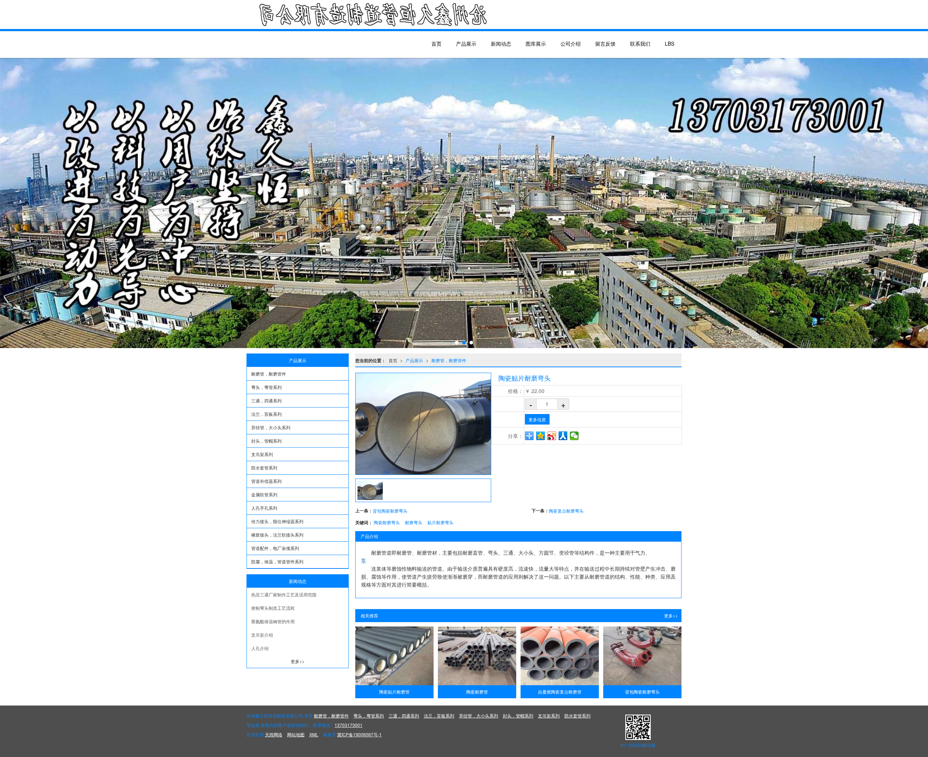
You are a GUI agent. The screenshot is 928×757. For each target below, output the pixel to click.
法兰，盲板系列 (266, 414)
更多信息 (537, 419)
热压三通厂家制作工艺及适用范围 (283, 594)
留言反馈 (605, 43)
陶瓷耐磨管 (477, 691)
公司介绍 (570, 43)
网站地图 (295, 734)
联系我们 (640, 43)
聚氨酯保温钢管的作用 (273, 621)
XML (313, 734)
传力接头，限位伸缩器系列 (277, 521)
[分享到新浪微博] (551, 435)
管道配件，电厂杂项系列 (275, 548)
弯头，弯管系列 (266, 387)
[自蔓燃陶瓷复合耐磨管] (560, 655)
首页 (436, 43)
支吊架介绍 (262, 635)
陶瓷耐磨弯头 (387, 522)
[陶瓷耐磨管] (477, 655)
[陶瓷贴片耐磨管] (394, 655)
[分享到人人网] (563, 435)
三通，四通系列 (266, 400)
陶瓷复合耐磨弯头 (566, 511)
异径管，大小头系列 (270, 427)
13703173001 (348, 725)
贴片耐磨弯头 (440, 522)
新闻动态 (501, 43)
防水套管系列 (264, 467)
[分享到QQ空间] (540, 435)
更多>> (671, 615)
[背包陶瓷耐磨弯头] (642, 655)
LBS (669, 43)
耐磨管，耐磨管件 (448, 360)
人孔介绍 (260, 648)
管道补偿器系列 (266, 481)
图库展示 (536, 43)
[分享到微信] (574, 435)
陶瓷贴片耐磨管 (394, 691)
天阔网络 (273, 734)
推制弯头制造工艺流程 (273, 608)
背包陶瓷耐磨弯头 (390, 511)
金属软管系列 (264, 494)
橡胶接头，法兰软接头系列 (277, 534)
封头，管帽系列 (266, 441)
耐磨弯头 (413, 522)
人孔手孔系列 (264, 508)
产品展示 (466, 43)
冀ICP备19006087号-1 (359, 734)
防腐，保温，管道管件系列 (277, 561)
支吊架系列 (262, 454)
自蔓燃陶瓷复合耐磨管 (559, 691)
